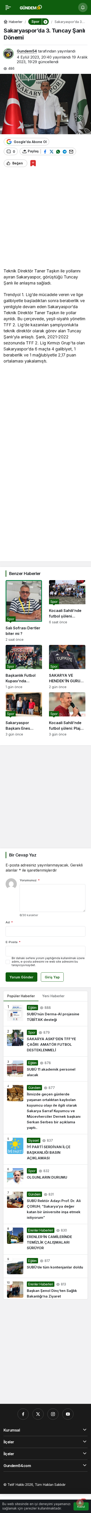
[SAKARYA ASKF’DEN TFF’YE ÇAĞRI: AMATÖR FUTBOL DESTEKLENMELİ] (46, 1041)
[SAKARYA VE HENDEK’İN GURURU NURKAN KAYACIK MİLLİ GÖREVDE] (67, 667)
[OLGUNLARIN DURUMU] (46, 1176)
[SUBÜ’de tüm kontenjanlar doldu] (46, 1266)
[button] (45, 21)
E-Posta (13, 942)
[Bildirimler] (83, 7)
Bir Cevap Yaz (22, 855)
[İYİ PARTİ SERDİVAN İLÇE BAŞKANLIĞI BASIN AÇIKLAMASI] (46, 1149)
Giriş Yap (52, 977)
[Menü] (8, 7)
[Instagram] (53, 1414)
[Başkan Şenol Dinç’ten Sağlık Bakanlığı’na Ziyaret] (46, 1288)
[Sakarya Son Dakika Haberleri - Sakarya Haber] (31, 7)
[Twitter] (38, 1414)
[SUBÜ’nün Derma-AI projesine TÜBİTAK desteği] (46, 1013)
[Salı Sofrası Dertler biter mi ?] (24, 610)
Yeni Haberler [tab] (53, 996)
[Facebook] (23, 1414)
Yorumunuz (30, 880)
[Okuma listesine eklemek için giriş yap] (33, 163)
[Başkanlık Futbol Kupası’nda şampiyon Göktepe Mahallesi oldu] (24, 667)
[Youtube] (68, 1414)
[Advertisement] (45, 219)
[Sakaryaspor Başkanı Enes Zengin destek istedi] (24, 714)
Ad (9, 922)
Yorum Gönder (21, 977)
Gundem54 (27, 51)
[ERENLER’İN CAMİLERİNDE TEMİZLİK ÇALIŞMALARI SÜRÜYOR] (46, 1239)
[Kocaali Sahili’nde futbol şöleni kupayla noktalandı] (67, 610)
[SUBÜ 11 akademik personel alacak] (46, 1069)
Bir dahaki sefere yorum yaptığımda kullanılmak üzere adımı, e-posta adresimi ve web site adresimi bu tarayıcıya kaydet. (48, 961)
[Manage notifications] (80, 1502)
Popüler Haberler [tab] (21, 996)
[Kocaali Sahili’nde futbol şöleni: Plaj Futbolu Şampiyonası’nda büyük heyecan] (67, 714)
